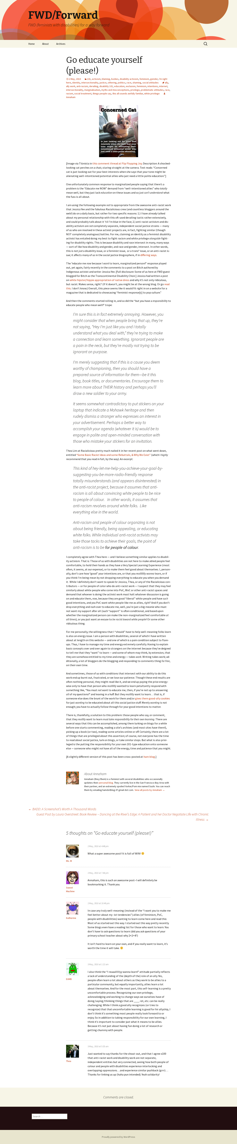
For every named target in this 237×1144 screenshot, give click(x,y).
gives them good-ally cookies (152, 698)
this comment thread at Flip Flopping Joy (117, 163)
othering (112, 82)
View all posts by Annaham (150, 790)
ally (166, 82)
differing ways (148, 255)
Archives (60, 43)
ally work (70, 86)
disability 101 (106, 86)
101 (89, 78)
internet (163, 86)
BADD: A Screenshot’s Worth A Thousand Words (62, 809)
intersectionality (89, 82)
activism (96, 78)
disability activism (129, 78)
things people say (102, 93)
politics (121, 82)
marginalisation (92, 89)
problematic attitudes (152, 89)
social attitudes (150, 82)
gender (154, 78)
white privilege (152, 93)
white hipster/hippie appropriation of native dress (100, 280)
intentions (152, 86)
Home (31, 43)
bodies (114, 78)
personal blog (106, 782)
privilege (135, 89)
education (119, 86)
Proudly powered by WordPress (118, 1136)
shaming (137, 82)
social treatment (82, 93)
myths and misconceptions (115, 89)
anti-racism (82, 86)
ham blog (149, 756)
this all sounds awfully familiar (127, 93)
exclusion (131, 86)
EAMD (69, 979)
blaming (106, 78)
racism (69, 93)
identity (76, 82)
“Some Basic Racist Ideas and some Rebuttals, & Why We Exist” (113, 455)
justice (103, 82)
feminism (144, 78)
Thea (68, 1061)
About (45, 43)
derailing (93, 86)
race (129, 82)
